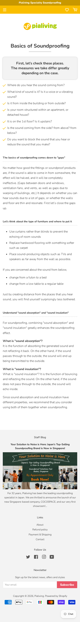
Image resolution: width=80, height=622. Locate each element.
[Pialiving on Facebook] (36, 557)
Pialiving (39, 596)
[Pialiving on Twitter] (28, 557)
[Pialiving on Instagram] (44, 557)
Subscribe (67, 585)
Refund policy (40, 529)
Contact (40, 539)
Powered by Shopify (56, 596)
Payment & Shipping (40, 534)
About (40, 524)
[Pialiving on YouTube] (52, 557)
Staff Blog (40, 437)
